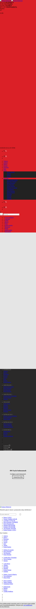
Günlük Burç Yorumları (10, 396)
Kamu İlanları (11, 172)
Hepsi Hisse (6, 419)
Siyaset (5, 166)
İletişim (5, 433)
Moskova (7, 227)
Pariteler (9, 199)
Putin (6, 224)
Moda (6, 228)
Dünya (5, 164)
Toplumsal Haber (8, 427)
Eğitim (9, 175)
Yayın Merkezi (7, 417)
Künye (5, 434)
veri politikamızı (27, 605)
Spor (4, 169)
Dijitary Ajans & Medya (10, 416)
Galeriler (6, 445)
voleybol (7, 219)
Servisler (5, 178)
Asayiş (9, 173)
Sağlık (6, 220)
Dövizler (9, 194)
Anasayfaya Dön (18, 477)
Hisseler (9, 195)
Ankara (5, 162)
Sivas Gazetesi (7, 423)
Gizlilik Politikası (8, 436)
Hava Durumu (11, 183)
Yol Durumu (10, 184)
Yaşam (9, 177)
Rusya (6, 222)
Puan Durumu (11, 191)
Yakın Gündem (7, 425)
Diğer (5, 170)
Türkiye (5, 161)
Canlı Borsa (10, 189)
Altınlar (9, 197)
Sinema (5, 399)
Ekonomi (6, 167)
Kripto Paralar (11, 192)
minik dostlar (8, 230)
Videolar (6, 448)
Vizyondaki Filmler (12, 180)
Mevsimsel (8, 231)
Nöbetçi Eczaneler (12, 188)
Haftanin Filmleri (11, 181)
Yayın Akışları (11, 186)
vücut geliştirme (9, 217)
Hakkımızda (6, 431)
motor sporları (9, 225)
